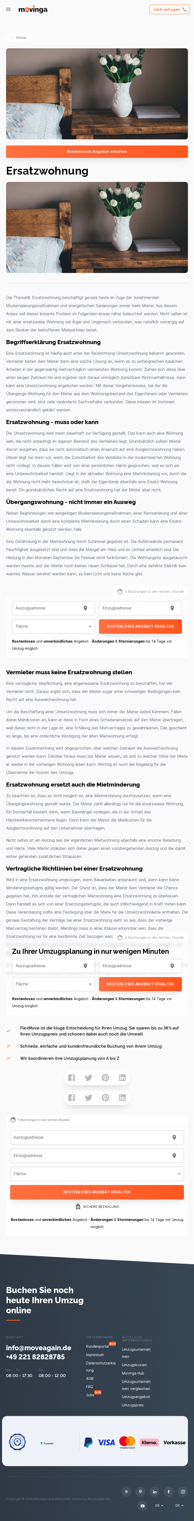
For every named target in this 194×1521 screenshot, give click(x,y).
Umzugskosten (134, 1365)
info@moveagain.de (38, 1347)
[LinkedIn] (155, 1492)
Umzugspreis (133, 1405)
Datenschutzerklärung (101, 1366)
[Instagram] (183, 1492)
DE (157, 1505)
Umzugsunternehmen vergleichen (136, 1385)
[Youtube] (142, 1506)
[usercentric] (126, 1492)
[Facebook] (169, 1492)
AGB (89, 1378)
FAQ (89, 1386)
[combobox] (47, 608)
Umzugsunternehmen (136, 1353)
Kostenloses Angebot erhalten (97, 151)
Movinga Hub (133, 1373)
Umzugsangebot (136, 1397)
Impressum (95, 1355)
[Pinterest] (140, 1492)
